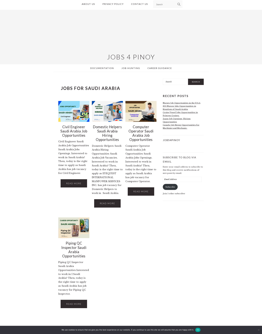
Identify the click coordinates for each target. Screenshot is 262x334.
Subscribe (170, 187)
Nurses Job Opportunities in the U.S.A (181, 103)
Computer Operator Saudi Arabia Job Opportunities (141, 133)
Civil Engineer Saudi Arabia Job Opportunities (73, 131)
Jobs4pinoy (171, 140)
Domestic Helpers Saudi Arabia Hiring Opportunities (107, 133)
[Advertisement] (131, 29)
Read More (73, 183)
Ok (198, 330)
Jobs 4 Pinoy (131, 57)
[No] (258, 330)
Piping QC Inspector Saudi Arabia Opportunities (74, 249)
